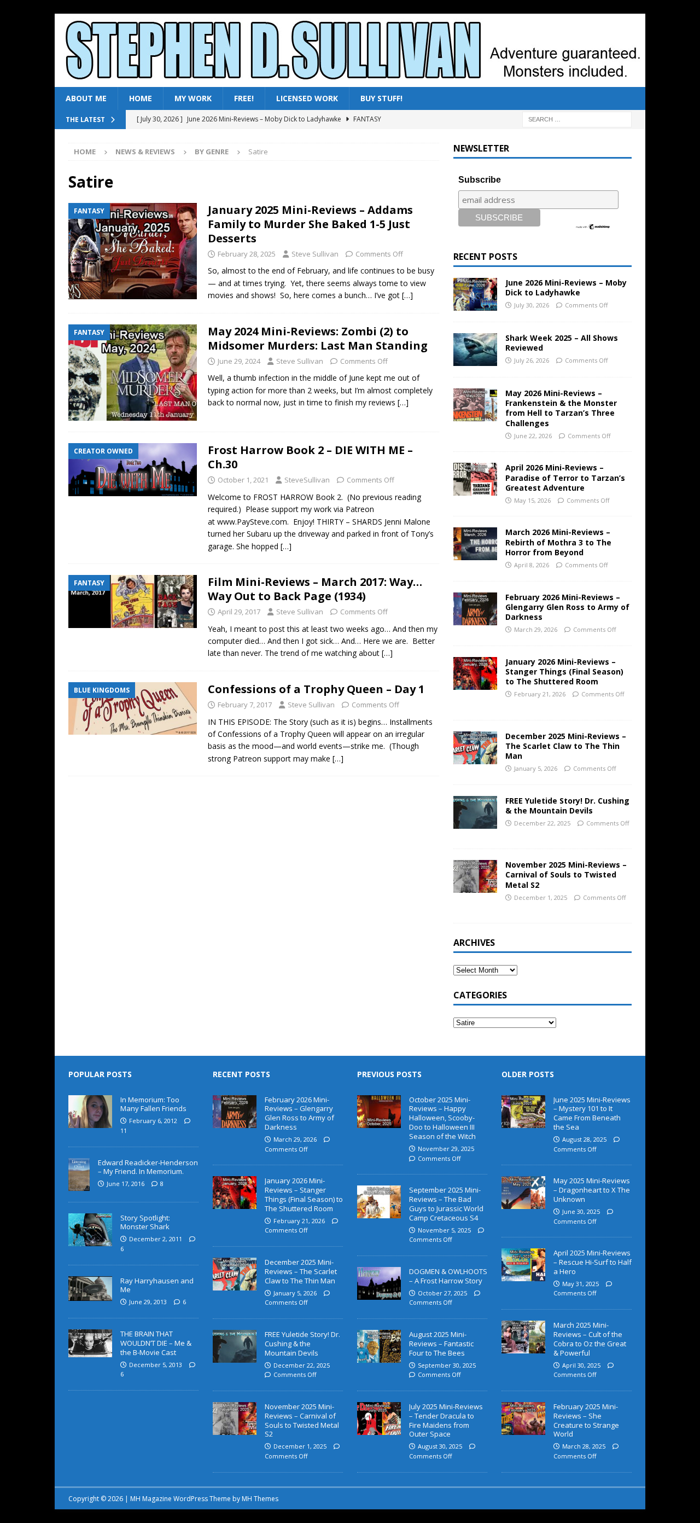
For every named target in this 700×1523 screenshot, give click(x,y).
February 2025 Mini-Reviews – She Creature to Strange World (586, 1420)
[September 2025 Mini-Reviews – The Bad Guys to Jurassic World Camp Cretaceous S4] (379, 1201)
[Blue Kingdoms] (132, 708)
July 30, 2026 (531, 305)
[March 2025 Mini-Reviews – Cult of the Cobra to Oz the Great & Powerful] (523, 1337)
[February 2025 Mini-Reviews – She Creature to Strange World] (523, 1418)
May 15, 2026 (532, 500)
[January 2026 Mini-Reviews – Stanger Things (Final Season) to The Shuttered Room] (475, 673)
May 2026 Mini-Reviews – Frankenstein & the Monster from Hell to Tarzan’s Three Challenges (561, 408)
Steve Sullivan (315, 254)
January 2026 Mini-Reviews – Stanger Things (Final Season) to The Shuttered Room (564, 671)
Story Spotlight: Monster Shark (145, 1222)
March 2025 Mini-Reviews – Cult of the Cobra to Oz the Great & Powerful (589, 1339)
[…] (407, 295)
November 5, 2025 (444, 1230)
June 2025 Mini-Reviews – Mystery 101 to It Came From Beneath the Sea (592, 1113)
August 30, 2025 (440, 1446)
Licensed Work (307, 98)
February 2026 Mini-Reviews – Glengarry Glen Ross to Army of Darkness (567, 607)
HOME (140, 98)
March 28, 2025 (583, 1446)
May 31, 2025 (580, 1284)
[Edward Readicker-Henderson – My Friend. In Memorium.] (79, 1174)
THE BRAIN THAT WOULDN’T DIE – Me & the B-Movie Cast (155, 1343)
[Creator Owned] (132, 469)
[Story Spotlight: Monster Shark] (90, 1229)
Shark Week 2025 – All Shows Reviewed (561, 343)
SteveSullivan (307, 480)
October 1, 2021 (243, 480)
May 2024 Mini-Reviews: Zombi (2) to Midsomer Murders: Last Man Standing (318, 338)
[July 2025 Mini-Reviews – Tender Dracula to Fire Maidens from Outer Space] (379, 1418)
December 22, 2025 (542, 823)
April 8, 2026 (531, 565)
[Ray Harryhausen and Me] (90, 1288)
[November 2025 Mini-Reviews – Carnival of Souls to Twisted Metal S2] (475, 876)
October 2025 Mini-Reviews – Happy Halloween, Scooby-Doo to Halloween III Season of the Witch (442, 1118)
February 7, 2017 (245, 705)
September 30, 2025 (447, 1365)
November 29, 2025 (446, 1148)
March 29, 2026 (535, 629)
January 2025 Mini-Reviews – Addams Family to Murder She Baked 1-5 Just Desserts (310, 224)
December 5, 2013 (155, 1365)
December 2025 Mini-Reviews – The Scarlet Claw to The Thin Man (565, 746)
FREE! (244, 98)
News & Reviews (145, 151)
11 (123, 1130)
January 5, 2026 (535, 768)
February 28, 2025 (247, 254)
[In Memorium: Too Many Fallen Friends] (90, 1111)
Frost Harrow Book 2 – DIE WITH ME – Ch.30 (310, 457)
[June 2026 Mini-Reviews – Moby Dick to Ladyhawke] (475, 294)
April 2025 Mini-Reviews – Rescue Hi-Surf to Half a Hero (592, 1262)
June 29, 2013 (148, 1302)
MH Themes (260, 1498)
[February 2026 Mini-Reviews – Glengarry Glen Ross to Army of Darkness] (475, 608)
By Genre (212, 151)
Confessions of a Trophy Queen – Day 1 (316, 689)
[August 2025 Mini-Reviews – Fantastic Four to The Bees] (379, 1346)
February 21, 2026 (539, 694)
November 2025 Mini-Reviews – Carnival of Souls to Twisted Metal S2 (566, 874)
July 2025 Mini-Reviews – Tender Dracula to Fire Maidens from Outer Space (446, 1420)
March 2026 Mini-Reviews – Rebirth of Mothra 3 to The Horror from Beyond (558, 542)
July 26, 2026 (531, 360)
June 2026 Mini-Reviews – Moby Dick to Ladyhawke (566, 287)
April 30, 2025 (581, 1365)
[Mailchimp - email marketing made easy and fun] (593, 226)
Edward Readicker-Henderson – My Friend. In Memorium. (148, 1167)
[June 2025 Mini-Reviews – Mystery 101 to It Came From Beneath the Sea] (523, 1111)
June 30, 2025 (581, 1211)
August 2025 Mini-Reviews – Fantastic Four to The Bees (441, 1343)
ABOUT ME (86, 98)
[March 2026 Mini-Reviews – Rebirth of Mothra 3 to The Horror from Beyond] (475, 543)
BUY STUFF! (381, 98)
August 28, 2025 (584, 1139)
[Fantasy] (132, 251)
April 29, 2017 (239, 612)
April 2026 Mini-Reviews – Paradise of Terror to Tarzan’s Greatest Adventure (565, 477)
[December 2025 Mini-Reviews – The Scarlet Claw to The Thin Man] (475, 747)
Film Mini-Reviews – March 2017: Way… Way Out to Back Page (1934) (315, 588)
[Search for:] (577, 119)
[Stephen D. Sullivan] (350, 80)
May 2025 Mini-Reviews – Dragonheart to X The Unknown (591, 1190)
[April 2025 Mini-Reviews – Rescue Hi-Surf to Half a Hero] (523, 1264)
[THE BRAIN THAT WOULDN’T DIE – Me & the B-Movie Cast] (90, 1343)
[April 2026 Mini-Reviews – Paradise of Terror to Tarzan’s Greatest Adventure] (475, 479)
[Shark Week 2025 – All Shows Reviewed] (475, 349)
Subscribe (479, 179)
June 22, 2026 (533, 436)
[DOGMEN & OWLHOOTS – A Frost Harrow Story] (379, 1283)
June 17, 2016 (125, 1183)
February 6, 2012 (153, 1121)
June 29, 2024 (239, 361)
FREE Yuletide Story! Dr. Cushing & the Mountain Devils (567, 805)
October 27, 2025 (442, 1293)
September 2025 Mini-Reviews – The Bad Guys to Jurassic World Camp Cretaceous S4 (446, 1204)
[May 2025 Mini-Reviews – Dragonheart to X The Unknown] (523, 1192)
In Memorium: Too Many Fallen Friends (153, 1104)
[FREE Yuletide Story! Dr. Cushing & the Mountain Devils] (475, 812)
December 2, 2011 (155, 1239)
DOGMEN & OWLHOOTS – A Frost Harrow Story (448, 1276)
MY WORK (193, 98)
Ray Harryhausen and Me (157, 1285)
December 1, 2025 (540, 897)
